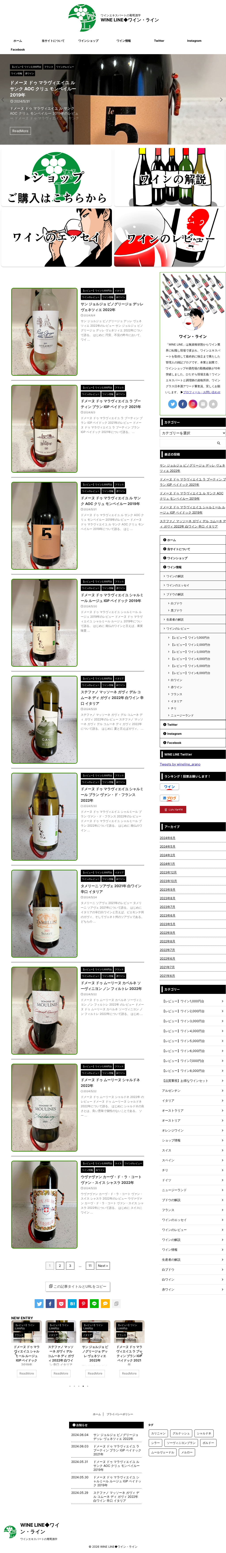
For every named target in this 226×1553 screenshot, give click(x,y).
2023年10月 (168, 881)
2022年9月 (167, 932)
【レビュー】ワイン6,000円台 (190, 673)
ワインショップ (88, 40)
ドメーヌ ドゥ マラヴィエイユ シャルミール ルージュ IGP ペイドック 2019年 (27, 1356)
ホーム (17, 40)
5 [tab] (87, 1386)
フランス (176, 694)
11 (90, 1266)
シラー (155, 1443)
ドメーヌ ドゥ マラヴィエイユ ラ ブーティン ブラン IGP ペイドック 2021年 (129, 1356)
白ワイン (176, 680)
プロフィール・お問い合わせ (201, 392)
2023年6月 (167, 915)
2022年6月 (167, 958)
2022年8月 (167, 941)
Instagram (194, 40)
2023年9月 (167, 889)
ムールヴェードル (162, 1452)
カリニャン (158, 1433)
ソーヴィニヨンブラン (181, 1443)
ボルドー (208, 1443)
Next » (103, 1266)
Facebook (18, 49)
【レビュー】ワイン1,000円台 (190, 637)
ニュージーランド (182, 715)
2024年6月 (167, 838)
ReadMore (20, 131)
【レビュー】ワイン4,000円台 (190, 659)
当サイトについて (53, 40)
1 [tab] (70, 1386)
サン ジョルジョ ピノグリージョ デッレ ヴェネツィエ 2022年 (192, 468)
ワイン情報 (124, 40)
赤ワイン (176, 687)
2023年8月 (167, 898)
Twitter (159, 40)
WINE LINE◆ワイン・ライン (130, 20)
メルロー (187, 1452)
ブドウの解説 (175, 594)
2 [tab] (74, 1386)
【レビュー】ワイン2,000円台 (190, 644)
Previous (222, 99)
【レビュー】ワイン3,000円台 (190, 651)
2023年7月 (167, 907)
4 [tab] (83, 1386)
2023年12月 (168, 872)
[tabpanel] (26, 1351)
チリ (174, 708)
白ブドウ (176, 603)
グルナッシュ (181, 1433)
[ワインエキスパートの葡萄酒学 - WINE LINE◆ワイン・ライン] (72, 1303)
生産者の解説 (175, 619)
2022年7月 (167, 950)
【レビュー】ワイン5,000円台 (190, 666)
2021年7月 (167, 967)
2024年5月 (167, 846)
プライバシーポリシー (120, 1414)
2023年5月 (167, 924)
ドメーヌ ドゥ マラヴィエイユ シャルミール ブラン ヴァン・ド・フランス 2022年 (112, 795)
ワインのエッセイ (177, 585)
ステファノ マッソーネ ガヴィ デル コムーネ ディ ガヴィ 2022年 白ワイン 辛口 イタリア (112, 698)
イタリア (176, 701)
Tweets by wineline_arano (180, 764)
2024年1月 (167, 864)
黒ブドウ (176, 610)
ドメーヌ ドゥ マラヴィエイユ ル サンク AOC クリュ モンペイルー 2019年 (43, 89)
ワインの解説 (175, 576)
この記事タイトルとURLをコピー (80, 1286)
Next (4, 99)
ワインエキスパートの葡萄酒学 (38, 1539)
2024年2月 (167, 855)
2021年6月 (167, 976)
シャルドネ (204, 1433)
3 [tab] (79, 1386)
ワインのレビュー (177, 628)
